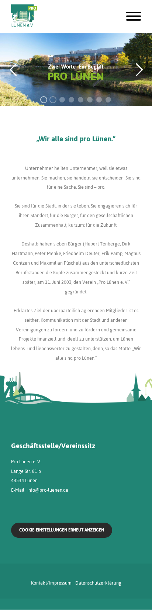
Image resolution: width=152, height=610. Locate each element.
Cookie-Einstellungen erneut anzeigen (61, 530)
